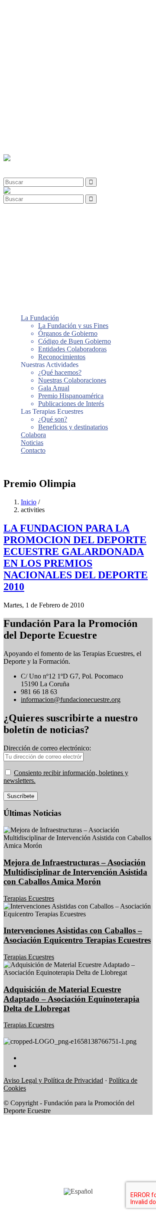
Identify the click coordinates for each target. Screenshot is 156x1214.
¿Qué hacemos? (59, 65)
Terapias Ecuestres (28, 898)
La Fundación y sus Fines (73, 18)
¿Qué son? (52, 112)
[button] (23, 165)
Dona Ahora (20, 465)
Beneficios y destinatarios (73, 119)
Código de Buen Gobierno (74, 34)
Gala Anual (53, 80)
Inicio (28, 502)
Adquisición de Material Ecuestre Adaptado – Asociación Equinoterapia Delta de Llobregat (71, 999)
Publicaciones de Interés (71, 96)
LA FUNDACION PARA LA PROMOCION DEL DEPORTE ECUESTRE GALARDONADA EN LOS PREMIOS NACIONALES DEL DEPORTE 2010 (75, 557)
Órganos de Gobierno (68, 26)
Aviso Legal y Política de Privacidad (53, 1080)
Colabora (33, 127)
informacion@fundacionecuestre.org (70, 699)
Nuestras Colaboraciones (72, 73)
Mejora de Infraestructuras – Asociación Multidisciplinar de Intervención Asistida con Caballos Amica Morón (75, 872)
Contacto (33, 143)
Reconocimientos (61, 49)
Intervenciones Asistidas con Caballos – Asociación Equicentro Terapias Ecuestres (77, 935)
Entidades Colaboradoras (72, 41)
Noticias (32, 135)
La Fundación (40, 10)
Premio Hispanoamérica (71, 88)
